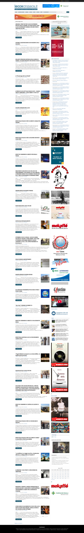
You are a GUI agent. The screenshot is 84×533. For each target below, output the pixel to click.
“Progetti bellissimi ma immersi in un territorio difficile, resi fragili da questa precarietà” (27, 354)
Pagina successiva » (18, 523)
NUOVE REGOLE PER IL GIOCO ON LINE (23, 206)
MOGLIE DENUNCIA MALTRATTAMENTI (23, 259)
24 (65, 476)
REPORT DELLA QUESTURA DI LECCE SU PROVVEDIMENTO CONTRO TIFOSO (27, 337)
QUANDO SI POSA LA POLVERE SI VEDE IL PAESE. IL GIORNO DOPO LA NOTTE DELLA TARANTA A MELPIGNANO (60, 61)
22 (60, 476)
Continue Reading (18, 37)
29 (60, 478)
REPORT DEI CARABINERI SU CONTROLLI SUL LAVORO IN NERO (27, 405)
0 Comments (25, 29)
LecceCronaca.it (42, 527)
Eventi (53, 318)
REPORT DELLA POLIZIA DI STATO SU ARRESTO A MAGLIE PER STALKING (27, 121)
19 (52, 476)
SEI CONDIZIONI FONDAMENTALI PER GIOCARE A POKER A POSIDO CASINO (27, 290)
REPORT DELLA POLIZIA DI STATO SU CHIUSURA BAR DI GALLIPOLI (26, 421)
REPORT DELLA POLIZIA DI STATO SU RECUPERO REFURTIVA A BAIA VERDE (27, 138)
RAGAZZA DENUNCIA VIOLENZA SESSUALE (23, 274)
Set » (54, 479)
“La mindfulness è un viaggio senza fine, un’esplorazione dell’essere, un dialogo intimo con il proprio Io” (27, 454)
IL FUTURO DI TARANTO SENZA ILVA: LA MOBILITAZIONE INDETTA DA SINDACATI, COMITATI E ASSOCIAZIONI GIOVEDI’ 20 (62, 339)
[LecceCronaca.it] (26, 9)
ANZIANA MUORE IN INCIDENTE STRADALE (24, 190)
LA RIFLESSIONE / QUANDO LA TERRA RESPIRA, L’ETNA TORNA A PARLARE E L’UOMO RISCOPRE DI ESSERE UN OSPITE (61, 84)
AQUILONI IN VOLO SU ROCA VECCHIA (23, 370)
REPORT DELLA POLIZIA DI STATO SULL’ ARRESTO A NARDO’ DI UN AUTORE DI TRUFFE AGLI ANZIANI (27, 438)
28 (57, 478)
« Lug (52, 479)
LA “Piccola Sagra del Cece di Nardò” (22, 76)
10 (65, 473)
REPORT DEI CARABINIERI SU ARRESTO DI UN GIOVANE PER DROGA (27, 321)
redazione (16, 29)
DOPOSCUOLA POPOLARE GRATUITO (22, 221)
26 (52, 478)
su (55, 60)
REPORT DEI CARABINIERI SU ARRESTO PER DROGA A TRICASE (26, 155)
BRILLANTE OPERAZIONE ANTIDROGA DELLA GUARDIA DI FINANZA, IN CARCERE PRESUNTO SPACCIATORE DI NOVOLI (27, 60)
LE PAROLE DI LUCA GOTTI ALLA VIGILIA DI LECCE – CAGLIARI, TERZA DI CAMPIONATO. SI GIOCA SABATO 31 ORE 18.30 (27, 91)
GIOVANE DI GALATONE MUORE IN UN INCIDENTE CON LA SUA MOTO (27, 43)
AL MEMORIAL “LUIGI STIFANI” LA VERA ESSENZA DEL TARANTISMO (26, 470)
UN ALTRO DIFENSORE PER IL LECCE (22, 108)
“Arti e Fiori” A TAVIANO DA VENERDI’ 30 (23, 305)
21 (57, 476)
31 (65, 478)
